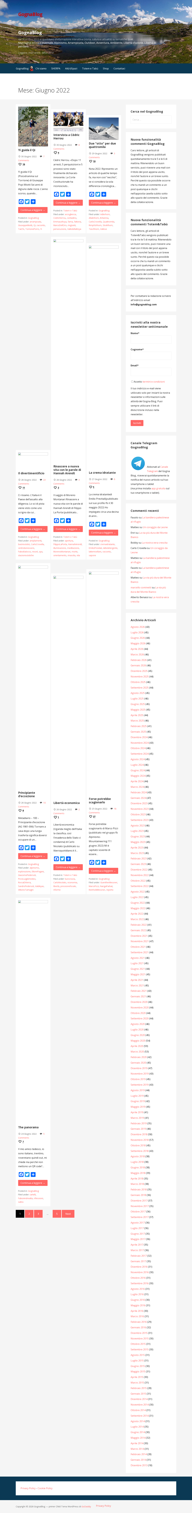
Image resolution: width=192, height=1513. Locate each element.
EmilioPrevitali (95, 548)
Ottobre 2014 (138, 1410)
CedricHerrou (59, 217)
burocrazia (70, 878)
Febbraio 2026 (139, 660)
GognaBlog (30, 14)
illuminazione (59, 548)
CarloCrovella (95, 221)
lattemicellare (95, 551)
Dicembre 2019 (139, 1068)
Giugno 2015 (138, 1366)
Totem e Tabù (90, 68)
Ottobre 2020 (138, 1013)
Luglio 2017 (137, 1228)
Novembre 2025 (140, 676)
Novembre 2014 (140, 1404)
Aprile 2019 (137, 1112)
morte (75, 551)
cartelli (33, 1194)
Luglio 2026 (137, 632)
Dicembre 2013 (139, 1465)
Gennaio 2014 (138, 1459)
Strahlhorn (108, 225)
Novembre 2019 (140, 1073)
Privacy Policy (28, 1488)
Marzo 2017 (137, 1250)
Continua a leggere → (33, 210)
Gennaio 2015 (138, 1393)
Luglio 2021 (137, 963)
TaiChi (21, 229)
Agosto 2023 (138, 825)
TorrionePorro (32, 229)
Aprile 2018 (137, 1178)
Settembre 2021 (139, 952)
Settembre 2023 (139, 820)
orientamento (59, 555)
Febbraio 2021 (139, 991)
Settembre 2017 (139, 1217)
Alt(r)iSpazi (71, 68)
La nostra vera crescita (154, 542)
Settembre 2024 (139, 753)
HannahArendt (75, 544)
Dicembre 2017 (139, 1200)
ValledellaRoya (74, 229)
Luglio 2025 (137, 698)
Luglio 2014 (137, 1426)
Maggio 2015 (138, 1371)
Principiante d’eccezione (26, 794)
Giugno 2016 (138, 1299)
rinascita (71, 555)
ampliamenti (36, 540)
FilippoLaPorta (60, 544)
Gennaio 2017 (138, 1261)
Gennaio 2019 (138, 1128)
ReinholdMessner (97, 889)
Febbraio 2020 (139, 1057)
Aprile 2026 (137, 649)
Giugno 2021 (138, 968)
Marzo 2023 (137, 853)
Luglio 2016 (137, 1294)
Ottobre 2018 (138, 1145)
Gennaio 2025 (138, 731)
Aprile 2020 (137, 1046)
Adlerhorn (105, 214)
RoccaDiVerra (24, 882)
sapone (92, 555)
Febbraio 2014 (139, 1454)
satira (20, 1201)
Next (68, 1213)
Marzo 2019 (137, 1117)
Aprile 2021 (137, 980)
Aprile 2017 (137, 1244)
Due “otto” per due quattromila (102, 145)
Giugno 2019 (138, 1101)
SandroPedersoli (26, 886)
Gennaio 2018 (138, 1195)
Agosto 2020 (138, 1024)
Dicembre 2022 (139, 869)
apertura (69, 540)
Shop (106, 68)
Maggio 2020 (138, 1040)
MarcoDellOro (60, 225)
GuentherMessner (108, 882)
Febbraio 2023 (139, 858)
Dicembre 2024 (139, 737)
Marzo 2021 (137, 985)
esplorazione (24, 871)
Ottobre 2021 (138, 946)
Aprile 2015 (137, 1377)
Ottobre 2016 (138, 1277)
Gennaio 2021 (138, 996)
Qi (34, 225)
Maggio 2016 (138, 1305)
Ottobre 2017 (138, 1211)
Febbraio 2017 (139, 1255)
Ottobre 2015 (138, 1344)
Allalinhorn (94, 217)
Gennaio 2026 (138, 665)
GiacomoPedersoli (27, 875)
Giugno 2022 (138, 902)
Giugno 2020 (138, 1035)
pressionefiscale (68, 886)
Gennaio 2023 (138, 864)
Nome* (135, 333)
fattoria (77, 221)
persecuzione (59, 229)
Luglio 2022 (137, 897)
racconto (41, 225)
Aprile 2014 (137, 1443)
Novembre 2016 (140, 1272)
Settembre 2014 (139, 1415)
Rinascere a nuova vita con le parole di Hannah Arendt (67, 469)
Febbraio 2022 (139, 924)
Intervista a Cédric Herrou (66, 136)
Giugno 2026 (138, 637)
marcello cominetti (141, 587)
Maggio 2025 (138, 709)
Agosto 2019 (138, 1090)
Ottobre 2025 (138, 682)
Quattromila (108, 221)
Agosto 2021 (138, 958)
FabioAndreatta (25, 1198)
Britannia (104, 217)
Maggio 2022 (138, 908)
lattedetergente (110, 548)
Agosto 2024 (138, 759)
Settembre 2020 (139, 1018)
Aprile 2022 (137, 913)
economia (72, 882)
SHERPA (55, 68)
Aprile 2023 (137, 847)
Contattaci (119, 68)
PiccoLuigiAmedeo (27, 878)
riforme (57, 889)
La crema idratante (102, 473)
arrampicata (35, 221)
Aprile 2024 (137, 781)
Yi (41, 229)
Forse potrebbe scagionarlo (100, 800)
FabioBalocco (24, 551)
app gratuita (158, 488)
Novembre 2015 (140, 1338)
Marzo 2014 (137, 1448)
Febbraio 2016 (139, 1322)
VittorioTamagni (25, 889)
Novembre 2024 (140, 742)
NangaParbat (106, 886)
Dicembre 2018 (139, 1134)
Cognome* (137, 349)
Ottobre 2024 (138, 748)
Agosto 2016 (138, 1289)
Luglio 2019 (137, 1095)
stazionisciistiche (26, 555)
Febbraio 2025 (139, 726)
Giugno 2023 (138, 836)
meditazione (73, 548)
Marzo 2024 (137, 787)
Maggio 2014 (138, 1437)
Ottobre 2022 (138, 880)
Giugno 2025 (138, 704)
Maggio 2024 (138, 775)
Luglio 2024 (137, 764)
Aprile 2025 (137, 715)
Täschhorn (94, 229)
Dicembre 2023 (139, 803)
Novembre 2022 (140, 875)
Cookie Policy (45, 1488)
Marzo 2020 (137, 1051)
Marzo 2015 (137, 1382)
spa (40, 551)
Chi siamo (41, 68)
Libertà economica (66, 803)
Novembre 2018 (140, 1140)
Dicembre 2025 (139, 671)
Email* (135, 365)
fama (70, 221)
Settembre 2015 (139, 1349)
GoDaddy (86, 1506)
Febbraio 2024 (139, 792)
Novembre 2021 (140, 941)
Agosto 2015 (138, 1355)
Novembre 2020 (140, 1007)
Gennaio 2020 (138, 1062)
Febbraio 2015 (139, 1388)
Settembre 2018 (139, 1151)
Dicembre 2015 (139, 1333)
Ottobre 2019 (138, 1079)
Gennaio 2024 (138, 798)
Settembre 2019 (139, 1084)
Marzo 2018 (137, 1184)
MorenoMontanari (61, 551)
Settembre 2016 (139, 1283)
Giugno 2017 (138, 1233)
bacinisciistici (24, 544)
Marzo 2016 (137, 1316)
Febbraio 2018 (139, 1189)
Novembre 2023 (140, 809)
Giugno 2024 (138, 770)
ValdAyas (39, 886)
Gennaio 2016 (138, 1327)
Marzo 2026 (137, 654)
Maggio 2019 (138, 1106)
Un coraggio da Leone (155, 527)
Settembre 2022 (139, 886)
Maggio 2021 (138, 974)
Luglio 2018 (137, 1162)
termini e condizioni (154, 381)
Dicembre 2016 (139, 1266)
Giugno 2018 (138, 1167)
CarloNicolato (59, 882)
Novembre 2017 (140, 1206)
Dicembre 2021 (139, 936)
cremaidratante (107, 544)
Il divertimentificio (31, 473)
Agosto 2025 (138, 693)
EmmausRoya (60, 221)
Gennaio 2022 (138, 930)
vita (78, 555)
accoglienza (70, 214)
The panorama (28, 1127)
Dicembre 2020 (139, 1002)
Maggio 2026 (138, 643)
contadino (71, 217)
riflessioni (38, 1198)
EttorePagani (38, 871)
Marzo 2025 (137, 720)
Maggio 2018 (138, 1173)
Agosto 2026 (138, 627)
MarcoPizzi (94, 886)
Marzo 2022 (137, 919)
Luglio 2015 (137, 1360)
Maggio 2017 (138, 1239)
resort (35, 551)
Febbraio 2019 (139, 1123)
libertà (56, 886)
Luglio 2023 (137, 831)
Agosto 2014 (138, 1421)
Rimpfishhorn (95, 225)
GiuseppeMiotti (25, 225)
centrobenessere (26, 548)
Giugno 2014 (138, 1432)
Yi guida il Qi (26, 150)
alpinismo (34, 867)
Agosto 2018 (138, 1156)
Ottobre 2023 (138, 814)
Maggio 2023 (138, 842)
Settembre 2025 (139, 687)
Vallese (103, 229)
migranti (72, 225)
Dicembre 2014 (139, 1399)
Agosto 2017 (138, 1222)
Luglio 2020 (137, 1029)
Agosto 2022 (138, 891)
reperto (109, 889)
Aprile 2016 (137, 1311)
